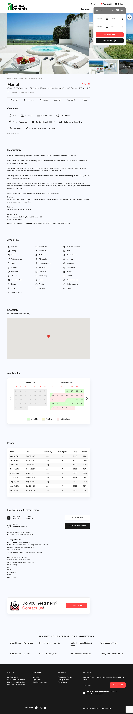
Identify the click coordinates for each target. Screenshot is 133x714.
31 (25, 408)
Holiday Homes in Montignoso (21, 643)
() (107, 4)
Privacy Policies (63, 680)
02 (21, 391)
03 (25, 391)
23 (21, 404)
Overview (14, 100)
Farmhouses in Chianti (109, 643)
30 (21, 408)
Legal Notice (37, 680)
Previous (10, 398)
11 (30, 395)
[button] (93, 4)
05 (35, 391)
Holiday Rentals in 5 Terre (19, 654)
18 (30, 399)
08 (16, 395)
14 (45, 395)
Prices (84, 100)
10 (25, 395)
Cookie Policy (63, 682)
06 (40, 391)
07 (45, 391)
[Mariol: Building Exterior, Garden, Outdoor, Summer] (44, 43)
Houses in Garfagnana (48, 654)
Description (29, 100)
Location (57, 100)
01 (16, 391)
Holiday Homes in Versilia (49, 643)
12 (35, 395)
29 (16, 408)
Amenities (44, 100)
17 (25, 399)
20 (40, 399)
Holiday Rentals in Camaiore (111, 654)
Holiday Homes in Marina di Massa (81, 644)
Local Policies (78, 517)
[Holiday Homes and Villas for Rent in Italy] (17, 6)
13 (40, 395)
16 (21, 399)
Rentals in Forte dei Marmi (80, 654)
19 (35, 399)
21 (45, 399)
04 (30, 391)
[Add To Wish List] (129, 17)
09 (21, 395)
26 (35, 404)
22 (16, 404)
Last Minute (85, 9)
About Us (36, 677)
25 (30, 404)
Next (87, 398)
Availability (71, 100)
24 (25, 404)
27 (40, 404)
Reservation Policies (78, 526)
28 (45, 404)
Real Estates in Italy (40, 682)
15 (16, 399)
